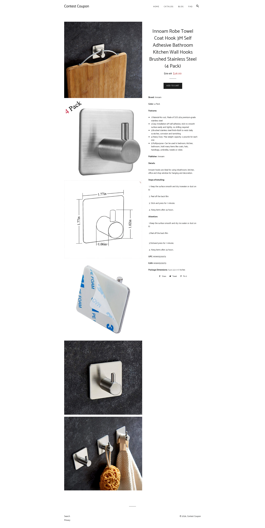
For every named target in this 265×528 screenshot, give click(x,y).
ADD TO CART (172, 85)
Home (156, 6)
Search (67, 516)
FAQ (190, 6)
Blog (181, 6)
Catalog (168, 6)
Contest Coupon (194, 516)
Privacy (67, 520)
